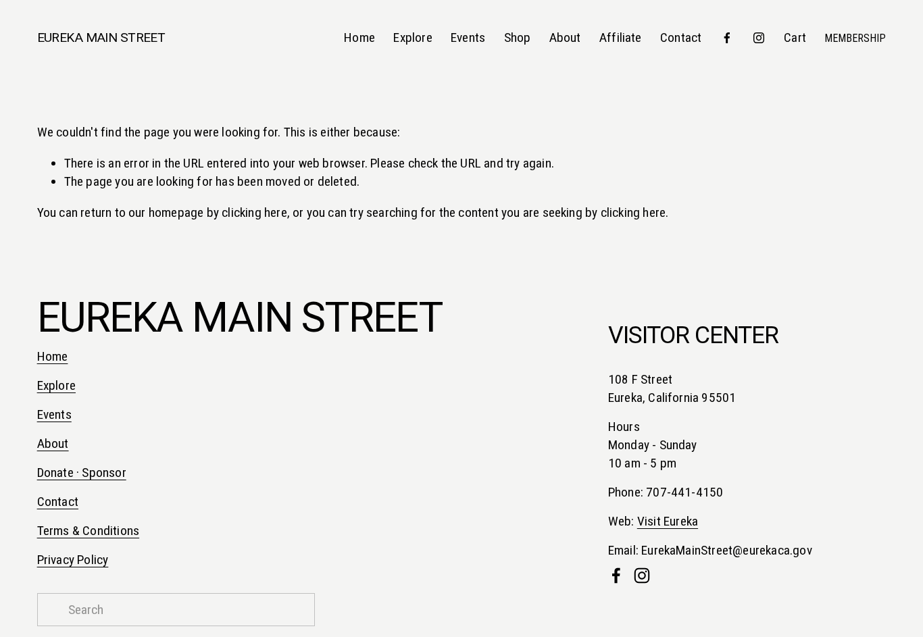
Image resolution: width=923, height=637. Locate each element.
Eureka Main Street (101, 37)
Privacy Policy (73, 559)
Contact (680, 37)
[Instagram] (759, 38)
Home (359, 37)
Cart (795, 37)
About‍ (53, 443)
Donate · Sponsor (81, 472)
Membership (855, 38)
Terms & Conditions (88, 530)
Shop (517, 37)
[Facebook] (727, 38)
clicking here (254, 212)
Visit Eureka (667, 521)
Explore (412, 37)
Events (468, 37)
